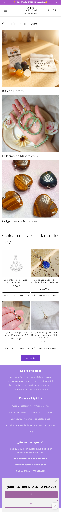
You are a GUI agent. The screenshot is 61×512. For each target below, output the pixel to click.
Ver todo (30, 358)
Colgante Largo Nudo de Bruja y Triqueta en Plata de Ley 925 (44, 335)
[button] (6, 10)
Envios (14, 419)
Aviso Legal (18, 406)
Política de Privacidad (20, 412)
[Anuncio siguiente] (56, 2)
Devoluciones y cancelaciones (34, 419)
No (31, 503)
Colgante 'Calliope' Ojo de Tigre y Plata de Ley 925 (16, 333)
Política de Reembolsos (18, 425)
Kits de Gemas (13, 91)
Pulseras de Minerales (18, 156)
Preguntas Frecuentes (43, 425)
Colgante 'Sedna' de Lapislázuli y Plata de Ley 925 (44, 282)
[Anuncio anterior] (4, 2)
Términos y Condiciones (36, 406)
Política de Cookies (42, 412)
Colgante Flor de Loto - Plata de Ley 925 (16, 281)
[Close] (55, 481)
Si (31, 494)
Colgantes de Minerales (19, 221)
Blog (30, 431)
